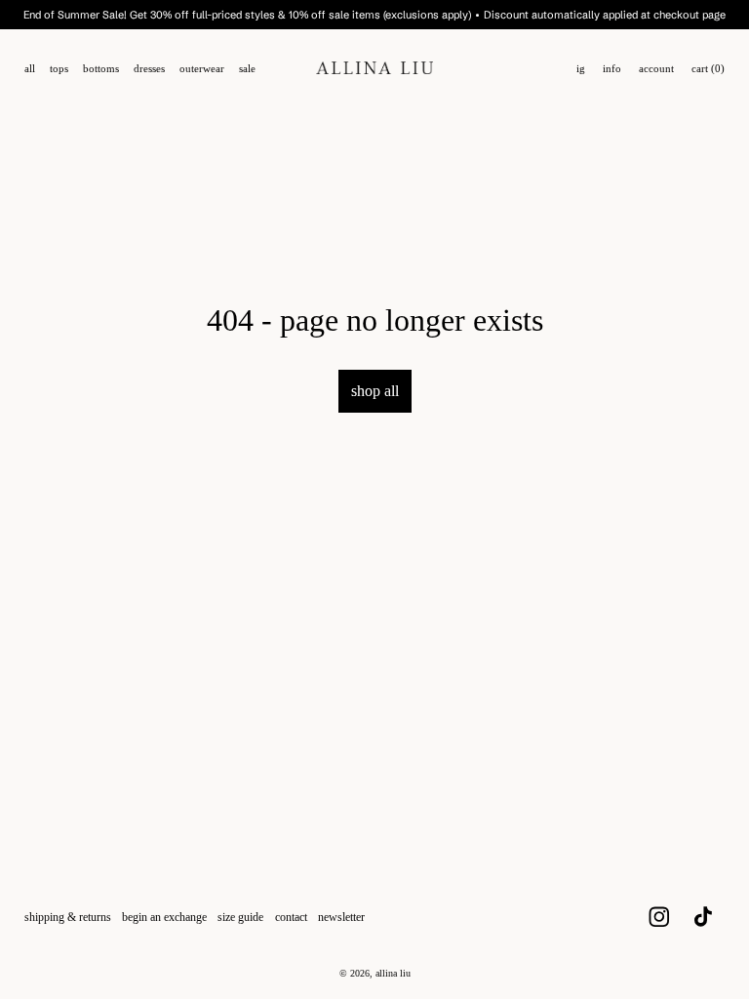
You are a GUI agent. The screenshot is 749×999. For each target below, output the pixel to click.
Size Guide (240, 917)
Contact (291, 917)
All (29, 68)
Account (656, 68)
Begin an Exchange (164, 917)
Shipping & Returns (67, 917)
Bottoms (101, 68)
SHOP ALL (375, 390)
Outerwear (201, 68)
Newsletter (341, 917)
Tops (59, 68)
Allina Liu (393, 973)
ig (580, 68)
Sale (247, 68)
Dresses (149, 68)
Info (612, 68)
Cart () (708, 68)
